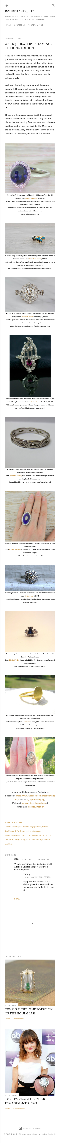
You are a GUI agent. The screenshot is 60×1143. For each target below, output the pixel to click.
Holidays (28, 831)
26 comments (18, 1108)
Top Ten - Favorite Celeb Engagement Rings (25, 1101)
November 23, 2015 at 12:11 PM (38, 877)
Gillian (17, 859)
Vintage (39, 839)
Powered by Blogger (32, 1128)
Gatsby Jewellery (31, 198)
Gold (22, 831)
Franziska (26, 722)
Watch (47, 839)
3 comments (18, 1019)
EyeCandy (9, 831)
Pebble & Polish (27, 316)
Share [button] (7, 822)
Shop (31, 25)
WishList (8, 844)
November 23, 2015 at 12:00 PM (36, 859)
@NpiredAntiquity (35, 799)
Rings (17, 839)
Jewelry (36, 831)
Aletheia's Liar (36, 402)
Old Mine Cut (45, 835)
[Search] (53, 5)
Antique (14, 826)
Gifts (17, 831)
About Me (20, 25)
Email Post (17, 822)
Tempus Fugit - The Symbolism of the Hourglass (29, 1011)
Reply (17, 899)
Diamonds (24, 826)
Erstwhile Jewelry (35, 259)
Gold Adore (29, 596)
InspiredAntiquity (36, 806)
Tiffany (26, 874)
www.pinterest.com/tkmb (34, 803)
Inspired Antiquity (19, 11)
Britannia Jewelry (16, 476)
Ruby (22, 839)
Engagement (35, 826)
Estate (45, 826)
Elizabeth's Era (14, 660)
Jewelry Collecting (13, 835)
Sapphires (30, 839)
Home (8, 25)
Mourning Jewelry (30, 835)
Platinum (9, 839)
